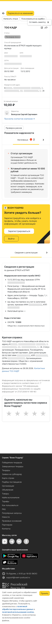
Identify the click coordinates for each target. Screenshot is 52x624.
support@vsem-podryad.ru (18, 577)
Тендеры (6, 470)
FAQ (4, 509)
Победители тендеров (12, 462)
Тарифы (5, 501)
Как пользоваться (10, 505)
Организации (8, 486)
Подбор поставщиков (12, 482)
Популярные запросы (12, 513)
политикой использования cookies (18, 612)
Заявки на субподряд (12, 474)
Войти (11, 238)
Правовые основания (11, 521)
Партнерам (7, 525)
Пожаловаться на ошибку (33, 19)
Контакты (6, 528)
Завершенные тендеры (12, 466)
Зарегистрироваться (19, 231)
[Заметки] (41, 27)
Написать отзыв (10, 19)
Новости (6, 517)
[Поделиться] (46, 27)
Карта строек (8, 478)
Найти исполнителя (10, 497)
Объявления (7, 490)
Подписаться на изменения (20, 13)
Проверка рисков (14, 128)
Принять (44, 593)
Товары (5, 493)
